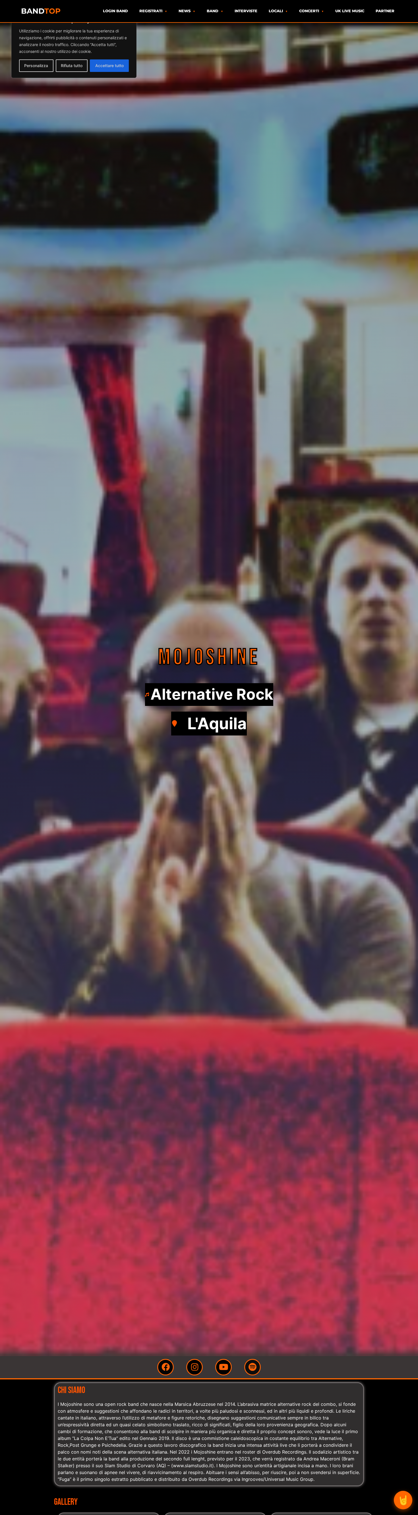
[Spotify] (252, 1367)
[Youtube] (223, 1367)
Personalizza (36, 65)
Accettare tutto (109, 65)
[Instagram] (194, 1367)
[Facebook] (165, 1367)
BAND (41, 11)
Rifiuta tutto (71, 65)
